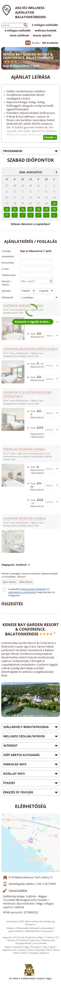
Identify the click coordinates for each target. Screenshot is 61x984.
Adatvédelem (47, 928)
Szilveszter (35, 940)
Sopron (24, 952)
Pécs (48, 949)
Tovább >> (50, 137)
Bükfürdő (18, 946)
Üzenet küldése (18, 890)
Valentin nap (48, 940)
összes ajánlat (42, 35)
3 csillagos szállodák (45, 25)
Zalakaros (44, 952)
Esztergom (36, 946)
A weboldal (14, 589)
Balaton (8, 946)
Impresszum (47, 931)
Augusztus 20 (9, 937)
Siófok (16, 952)
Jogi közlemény (15, 931)
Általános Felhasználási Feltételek (23, 928)
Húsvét (20, 937)
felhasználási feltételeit (33, 589)
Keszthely (40, 949)
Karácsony (31, 937)
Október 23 (12, 940)
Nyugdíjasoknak (23, 943)
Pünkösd (24, 940)
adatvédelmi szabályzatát (22, 592)
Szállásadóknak (32, 931)
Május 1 (41, 937)
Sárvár (56, 949)
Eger (27, 946)
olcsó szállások (19, 35)
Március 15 (52, 937)
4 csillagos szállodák (18, 30)
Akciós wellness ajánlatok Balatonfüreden (30, 12)
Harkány (22, 949)
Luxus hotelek (40, 943)
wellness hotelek (45, 30)
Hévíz (31, 949)
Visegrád (34, 952)
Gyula (52, 946)
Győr (45, 946)
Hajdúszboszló (9, 949)
